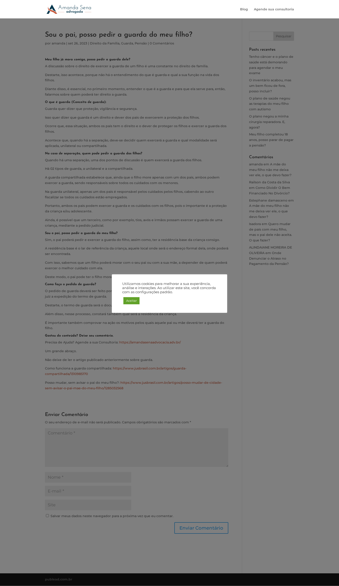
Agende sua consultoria (274, 9)
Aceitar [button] (131, 300)
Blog (244, 9)
